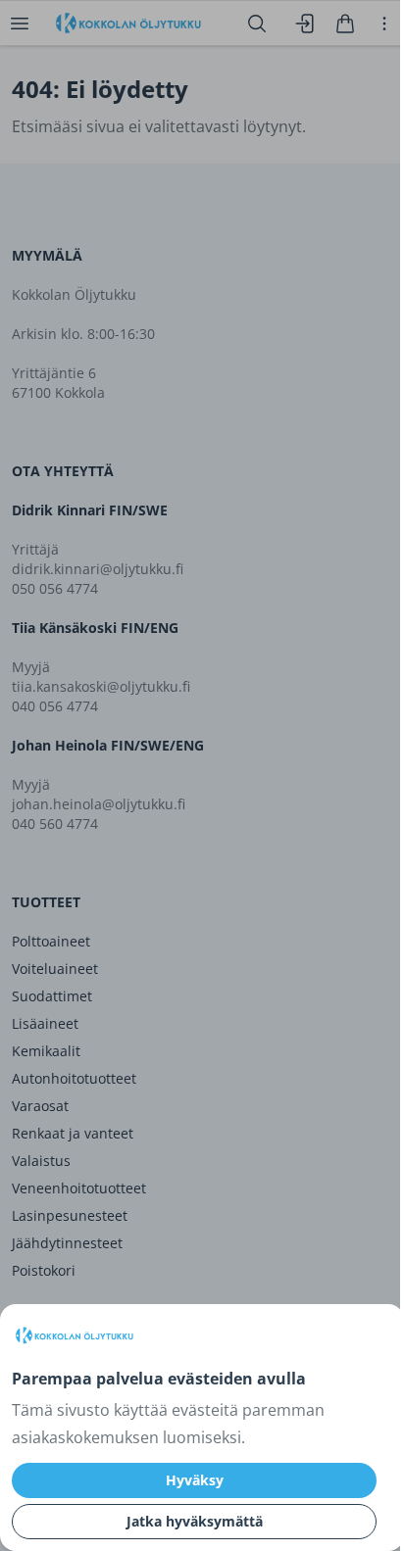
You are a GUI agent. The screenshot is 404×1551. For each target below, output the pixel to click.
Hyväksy (195, 1480)
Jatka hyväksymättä (194, 1521)
